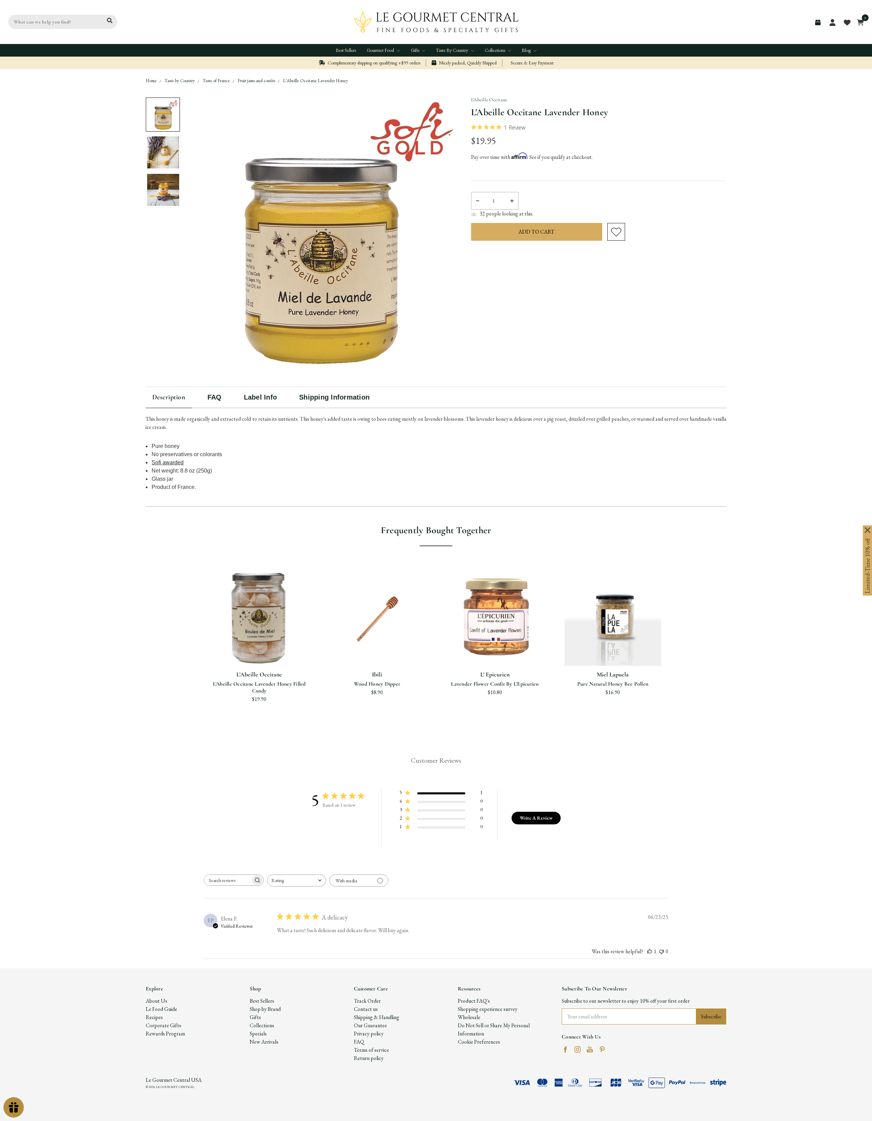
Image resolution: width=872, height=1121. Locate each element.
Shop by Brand (265, 1009)
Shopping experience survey (487, 1009)
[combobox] (296, 880)
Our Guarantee (370, 1025)
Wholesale (469, 1017)
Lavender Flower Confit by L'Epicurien (495, 684)
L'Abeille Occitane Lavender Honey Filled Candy (259, 687)
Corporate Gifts (163, 1025)
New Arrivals (264, 1041)
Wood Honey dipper (377, 684)
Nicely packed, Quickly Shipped (467, 63)
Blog (527, 50)
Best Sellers (346, 50)
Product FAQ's (474, 1000)
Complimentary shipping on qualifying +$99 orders (373, 63)
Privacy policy (369, 1033)
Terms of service (371, 1049)
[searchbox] (227, 880)
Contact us (366, 1009)
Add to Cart (377, 649)
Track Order (367, 1000)
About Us (156, 1000)
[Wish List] (268, 623)
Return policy (369, 1058)
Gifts (415, 50)
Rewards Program (165, 1033)
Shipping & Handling (376, 1017)
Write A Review (536, 818)
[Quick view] (251, 623)
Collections (495, 50)
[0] (858, 21)
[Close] (867, 530)
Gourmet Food (381, 50)
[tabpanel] (259, 638)
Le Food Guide (161, 1009)
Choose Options (259, 649)
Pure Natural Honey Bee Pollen (612, 684)
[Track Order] (818, 22)
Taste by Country (452, 50)
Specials (258, 1033)
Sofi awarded (168, 462)
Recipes (154, 1017)
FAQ (359, 1041)
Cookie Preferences (479, 1041)
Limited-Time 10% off (867, 566)
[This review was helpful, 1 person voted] (649, 951)
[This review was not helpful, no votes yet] (661, 951)
